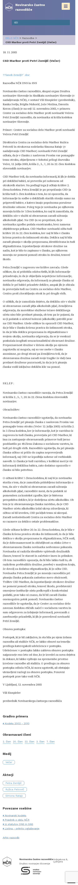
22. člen (29, 741)
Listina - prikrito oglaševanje (22, 828)
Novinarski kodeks (15, 815)
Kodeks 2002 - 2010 (17, 723)
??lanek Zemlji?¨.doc (16, 75)
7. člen (50, 741)
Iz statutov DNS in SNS (19, 824)
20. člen (18, 741)
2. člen (7, 741)
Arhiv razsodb (11, 837)
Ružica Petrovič (14, 789)
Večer (8, 762)
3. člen (40, 741)
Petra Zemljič (13, 783)
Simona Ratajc (14, 795)
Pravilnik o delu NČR (17, 819)
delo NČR (12, 38)
